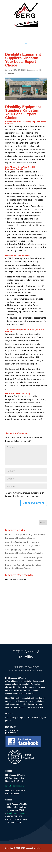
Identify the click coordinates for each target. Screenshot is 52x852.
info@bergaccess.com (14, 786)
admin (9, 70)
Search (42, 522)
